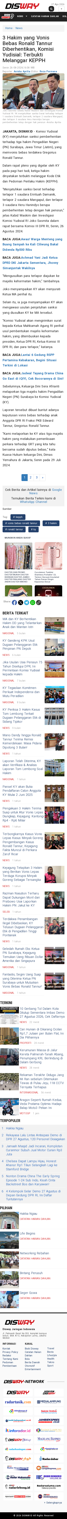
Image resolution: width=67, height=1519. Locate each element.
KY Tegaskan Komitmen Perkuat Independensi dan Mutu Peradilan (21, 692)
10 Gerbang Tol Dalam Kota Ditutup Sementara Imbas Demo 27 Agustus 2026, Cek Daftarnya (42, 1012)
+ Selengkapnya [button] (53, 1503)
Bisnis (50, 1352)
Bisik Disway (32, 1349)
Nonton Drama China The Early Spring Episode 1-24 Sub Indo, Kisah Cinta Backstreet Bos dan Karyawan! (31, 1180)
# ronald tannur (14, 529)
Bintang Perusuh (31, 1273)
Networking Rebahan (34, 1253)
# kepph (18, 517)
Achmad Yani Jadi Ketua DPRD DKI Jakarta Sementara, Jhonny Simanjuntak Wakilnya (30, 263)
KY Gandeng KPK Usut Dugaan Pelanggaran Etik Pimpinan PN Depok (20, 644)
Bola (27, 1359)
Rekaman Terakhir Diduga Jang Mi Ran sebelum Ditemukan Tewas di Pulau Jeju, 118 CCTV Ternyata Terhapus (42, 1081)
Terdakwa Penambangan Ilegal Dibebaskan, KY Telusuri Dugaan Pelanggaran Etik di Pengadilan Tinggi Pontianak (23, 927)
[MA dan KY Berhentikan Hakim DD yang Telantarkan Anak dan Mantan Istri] (54, 625)
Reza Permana (48, 71)
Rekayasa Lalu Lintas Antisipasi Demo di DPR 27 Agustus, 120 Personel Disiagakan (33, 1137)
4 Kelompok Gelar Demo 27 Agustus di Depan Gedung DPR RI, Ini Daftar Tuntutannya (31, 1195)
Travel (50, 1348)
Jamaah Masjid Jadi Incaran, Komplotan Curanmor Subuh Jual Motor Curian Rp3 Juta (32, 1150)
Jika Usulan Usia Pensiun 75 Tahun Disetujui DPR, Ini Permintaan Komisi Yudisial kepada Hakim (22, 668)
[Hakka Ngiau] (9, 1220)
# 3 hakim (51, 523)
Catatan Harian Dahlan (45, 16)
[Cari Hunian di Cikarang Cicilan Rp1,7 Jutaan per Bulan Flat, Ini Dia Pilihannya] (9, 1036)
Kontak (6, 1349)
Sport (50, 1366)
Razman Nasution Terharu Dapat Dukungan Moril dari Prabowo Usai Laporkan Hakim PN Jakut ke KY (21, 899)
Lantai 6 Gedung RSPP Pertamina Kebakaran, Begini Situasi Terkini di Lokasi (30, 360)
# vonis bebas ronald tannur (21, 523)
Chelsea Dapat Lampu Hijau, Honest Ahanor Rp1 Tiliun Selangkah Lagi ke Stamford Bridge (30, 1165)
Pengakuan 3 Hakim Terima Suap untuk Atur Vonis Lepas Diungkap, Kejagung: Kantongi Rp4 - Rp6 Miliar (23, 814)
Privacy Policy (10, 1352)
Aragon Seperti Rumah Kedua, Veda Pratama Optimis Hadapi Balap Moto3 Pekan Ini (41, 1104)
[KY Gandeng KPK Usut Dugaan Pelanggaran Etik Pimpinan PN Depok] (54, 647)
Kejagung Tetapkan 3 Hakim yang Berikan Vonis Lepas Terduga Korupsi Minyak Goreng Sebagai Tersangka (22, 874)
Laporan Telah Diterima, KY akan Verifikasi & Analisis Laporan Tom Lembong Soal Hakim (23, 767)
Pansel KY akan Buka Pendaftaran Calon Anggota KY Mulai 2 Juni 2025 (22, 790)
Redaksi (7, 1355)
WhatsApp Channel (33, 502)
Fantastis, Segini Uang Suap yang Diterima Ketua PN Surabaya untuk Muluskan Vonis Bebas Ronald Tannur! (22, 980)
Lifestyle (52, 1355)
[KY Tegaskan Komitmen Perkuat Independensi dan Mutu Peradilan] (54, 694)
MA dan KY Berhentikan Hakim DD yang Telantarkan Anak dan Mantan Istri (22, 623)
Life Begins (27, 1233)
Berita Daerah (32, 1362)
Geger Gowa (28, 1293)
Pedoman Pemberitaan (10, 1364)
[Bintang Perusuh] (9, 1279)
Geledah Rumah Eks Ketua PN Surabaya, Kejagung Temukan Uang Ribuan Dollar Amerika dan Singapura (23, 955)
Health (50, 1359)
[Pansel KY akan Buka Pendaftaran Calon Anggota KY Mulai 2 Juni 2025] (54, 793)
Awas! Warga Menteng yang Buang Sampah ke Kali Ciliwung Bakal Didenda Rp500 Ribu (32, 244)
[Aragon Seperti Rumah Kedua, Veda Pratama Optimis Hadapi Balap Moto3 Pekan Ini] (9, 1106)
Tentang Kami (10, 1359)
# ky (33, 529)
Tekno (50, 1362)
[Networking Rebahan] (9, 1260)
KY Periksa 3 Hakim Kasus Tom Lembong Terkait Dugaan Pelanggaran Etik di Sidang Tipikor (22, 715)
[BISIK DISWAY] (8, 16)
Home (9, 28)
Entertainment (33, 1369)
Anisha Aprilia (22, 71)
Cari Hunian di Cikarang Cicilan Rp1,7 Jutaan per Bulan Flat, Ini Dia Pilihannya (42, 1033)
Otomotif (30, 1366)
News (20, 16)
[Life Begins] (9, 1240)
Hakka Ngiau (12, 1128)
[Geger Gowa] (9, 1299)
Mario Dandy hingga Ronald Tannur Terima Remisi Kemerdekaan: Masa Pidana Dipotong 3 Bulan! (22, 741)
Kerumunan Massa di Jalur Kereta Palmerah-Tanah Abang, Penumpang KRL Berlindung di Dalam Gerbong (42, 1056)
